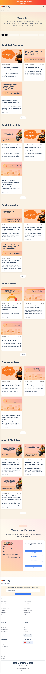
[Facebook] (27, 663)
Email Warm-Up (4, 601)
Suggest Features (4, 636)
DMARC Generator (27, 616)
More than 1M (33, 564)
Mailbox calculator (26, 606)
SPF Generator (26, 614)
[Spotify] (32, 663)
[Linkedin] (18, 663)
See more (23, 117)
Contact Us (25, 631)
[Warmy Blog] (5, 581)
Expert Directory (4, 631)
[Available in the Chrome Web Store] (34, 642)
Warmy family (4, 633)
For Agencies (3, 612)
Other (41, 35)
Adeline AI (3, 656)
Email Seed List (4, 603)
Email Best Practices (13, 35)
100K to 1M (34, 560)
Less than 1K (34, 549)
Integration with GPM (5, 608)
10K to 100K (34, 556)
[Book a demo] (34, 635)
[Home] (1, 10)
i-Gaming (3, 658)
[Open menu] (44, 7)
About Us (25, 629)
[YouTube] (21, 663)
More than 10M (33, 567)
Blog (5, 10)
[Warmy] (5, 7)
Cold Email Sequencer (27, 610)
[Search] (2, 35)
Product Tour (3, 616)
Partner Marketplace (5, 629)
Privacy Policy (4, 644)
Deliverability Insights (5, 606)
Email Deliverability (24, 35)
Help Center (3, 625)
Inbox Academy (26, 619)
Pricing (2, 614)
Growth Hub (3, 654)
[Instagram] (23, 663)
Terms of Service (4, 646)
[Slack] (16, 663)
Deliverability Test (26, 603)
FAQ (24, 627)
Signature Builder (26, 612)
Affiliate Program (4, 627)
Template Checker (26, 608)
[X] (25, 663)
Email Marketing (34, 35)
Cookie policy (3, 642)
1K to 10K (34, 552)
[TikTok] (30, 663)
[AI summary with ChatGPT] (21, 670)
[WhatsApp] (14, 663)
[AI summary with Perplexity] (25, 670)
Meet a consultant (23, 3)
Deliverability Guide (27, 601)
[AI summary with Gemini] (23, 670)
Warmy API (3, 610)
